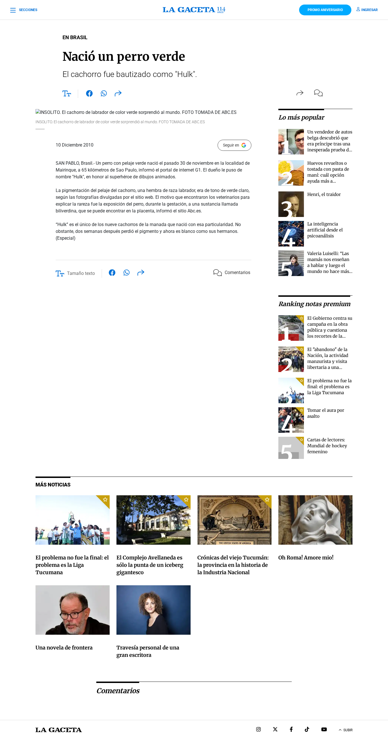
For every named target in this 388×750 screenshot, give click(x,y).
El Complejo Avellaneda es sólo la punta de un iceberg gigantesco (149, 565)
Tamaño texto (81, 273)
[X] (275, 730)
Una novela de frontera (64, 647)
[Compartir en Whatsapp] (104, 95)
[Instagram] (258, 730)
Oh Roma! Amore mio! (305, 557)
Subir (347, 730)
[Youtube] (324, 730)
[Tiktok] (307, 730)
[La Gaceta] (194, 10)
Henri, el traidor (324, 194)
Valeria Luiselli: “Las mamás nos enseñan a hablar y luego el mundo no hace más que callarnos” (328, 265)
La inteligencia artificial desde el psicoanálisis (325, 230)
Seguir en (231, 145)
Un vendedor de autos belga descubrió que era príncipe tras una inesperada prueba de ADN (329, 143)
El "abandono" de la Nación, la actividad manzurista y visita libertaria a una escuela (327, 361)
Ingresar (369, 10)
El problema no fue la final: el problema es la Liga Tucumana (329, 386)
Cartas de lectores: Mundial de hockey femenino (327, 445)
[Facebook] (291, 730)
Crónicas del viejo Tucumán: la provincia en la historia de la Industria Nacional (233, 565)
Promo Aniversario (325, 10)
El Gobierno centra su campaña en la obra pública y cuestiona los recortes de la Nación (329, 330)
